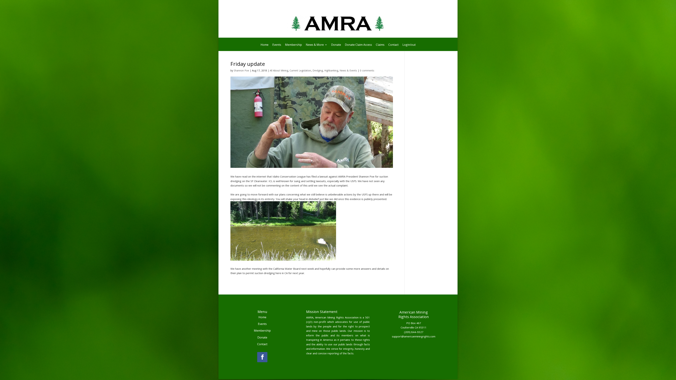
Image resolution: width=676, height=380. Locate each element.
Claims (380, 45)
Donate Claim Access (358, 45)
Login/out (409, 45)
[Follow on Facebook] (262, 357)
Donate (336, 45)
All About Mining (279, 70)
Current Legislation (300, 70)
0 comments (367, 70)
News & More (315, 45)
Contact (393, 45)
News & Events (348, 70)
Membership (293, 45)
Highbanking (331, 70)
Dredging (317, 70)
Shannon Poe (241, 70)
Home (264, 45)
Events (276, 45)
